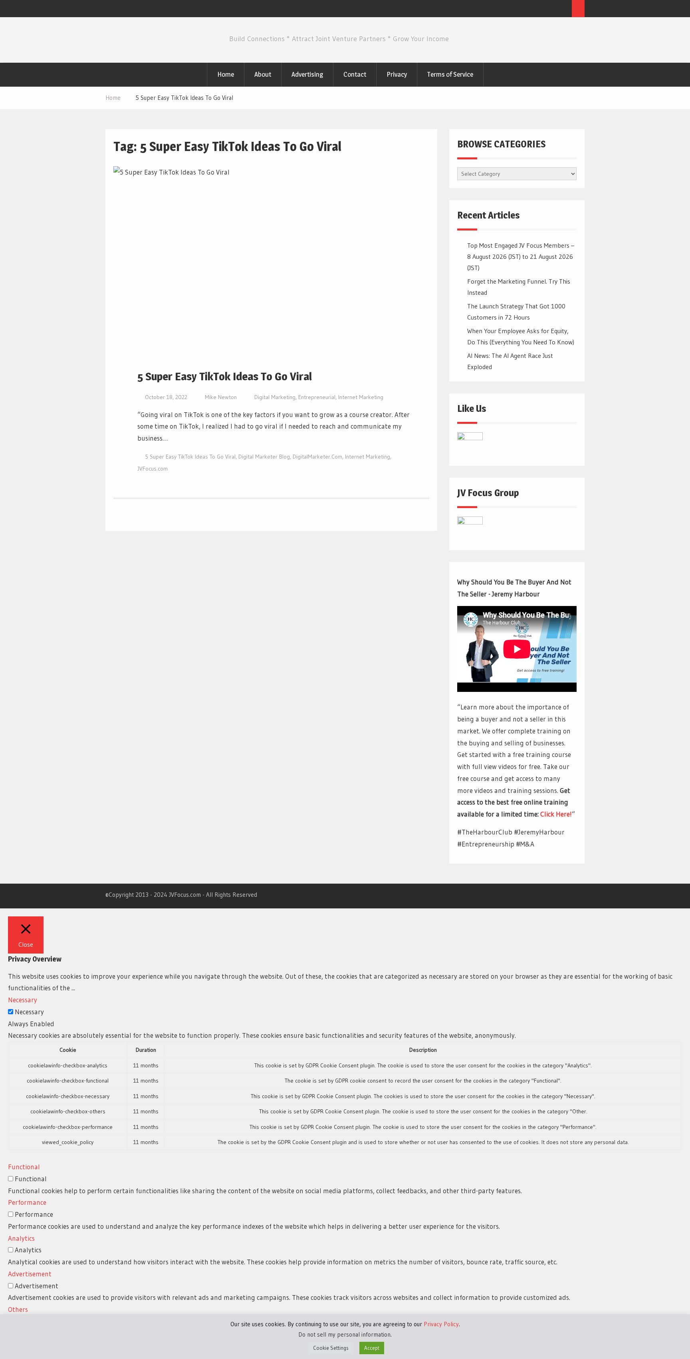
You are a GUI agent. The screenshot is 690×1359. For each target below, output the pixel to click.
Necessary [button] (22, 999)
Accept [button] (371, 1348)
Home (225, 74)
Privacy (397, 74)
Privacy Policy (441, 1324)
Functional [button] (24, 1166)
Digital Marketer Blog (264, 456)
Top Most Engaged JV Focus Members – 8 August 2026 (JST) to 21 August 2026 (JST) (520, 256)
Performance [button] (27, 1202)
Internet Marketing (360, 397)
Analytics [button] (21, 1238)
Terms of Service (450, 74)
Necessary (29, 1011)
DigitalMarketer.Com (317, 456)
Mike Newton (221, 397)
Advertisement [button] (30, 1274)
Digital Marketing (274, 397)
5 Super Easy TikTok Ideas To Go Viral (224, 376)
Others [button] (18, 1309)
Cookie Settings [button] (331, 1348)
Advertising (307, 74)
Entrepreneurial (316, 397)
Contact (354, 74)
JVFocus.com (152, 468)
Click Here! (556, 814)
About (262, 74)
